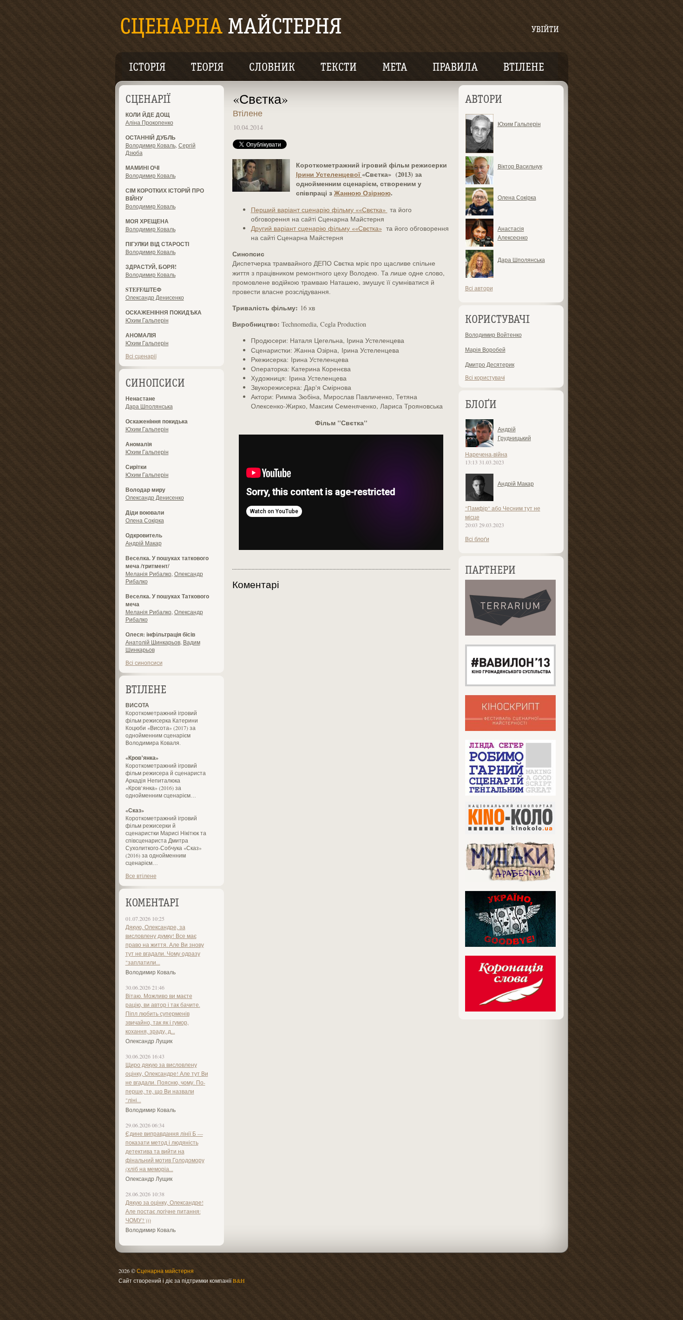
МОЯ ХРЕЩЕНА (147, 221)
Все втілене (141, 875)
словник (272, 68)
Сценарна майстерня (165, 1270)
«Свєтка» (260, 98)
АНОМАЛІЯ (140, 335)
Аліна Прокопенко (149, 122)
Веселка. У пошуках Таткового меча (167, 600)
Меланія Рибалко (148, 573)
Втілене (523, 68)
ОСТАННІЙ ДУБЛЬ (150, 137)
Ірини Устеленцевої (329, 174)
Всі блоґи (477, 539)
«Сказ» (134, 810)
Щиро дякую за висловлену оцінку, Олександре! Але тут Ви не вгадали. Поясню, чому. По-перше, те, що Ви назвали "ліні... (166, 1082)
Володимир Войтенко (493, 334)
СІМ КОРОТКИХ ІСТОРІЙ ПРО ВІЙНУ (164, 194)
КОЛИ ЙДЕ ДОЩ (147, 115)
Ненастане (140, 398)
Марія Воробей (485, 349)
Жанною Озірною (362, 193)
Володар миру (145, 490)
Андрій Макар (143, 543)
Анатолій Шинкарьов (152, 642)
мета (394, 68)
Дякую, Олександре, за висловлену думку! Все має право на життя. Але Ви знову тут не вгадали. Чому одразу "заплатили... (164, 944)
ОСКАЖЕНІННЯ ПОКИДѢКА (163, 312)
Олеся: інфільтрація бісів (160, 634)
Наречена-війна (486, 454)
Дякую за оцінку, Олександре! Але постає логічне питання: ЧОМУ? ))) (164, 1211)
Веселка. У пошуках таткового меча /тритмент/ (167, 562)
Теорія (207, 68)
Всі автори (479, 288)
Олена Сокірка (144, 520)
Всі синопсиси (144, 662)
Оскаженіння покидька (156, 421)
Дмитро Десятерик (489, 364)
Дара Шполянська (149, 406)
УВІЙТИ (545, 30)
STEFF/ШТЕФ (143, 290)
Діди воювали (144, 512)
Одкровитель (143, 535)
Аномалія (138, 444)
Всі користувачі (485, 377)
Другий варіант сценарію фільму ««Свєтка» (316, 228)
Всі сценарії (141, 356)
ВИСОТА (137, 705)
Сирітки (135, 467)
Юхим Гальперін (147, 320)
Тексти (339, 68)
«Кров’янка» (141, 758)
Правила (455, 68)
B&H (239, 1280)
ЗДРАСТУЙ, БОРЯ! (151, 267)
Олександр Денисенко (154, 297)
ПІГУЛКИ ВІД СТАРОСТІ (157, 244)
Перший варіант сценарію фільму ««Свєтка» (319, 209)
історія (147, 68)
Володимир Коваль (150, 145)
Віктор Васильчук (520, 166)
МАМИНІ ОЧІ (142, 168)
